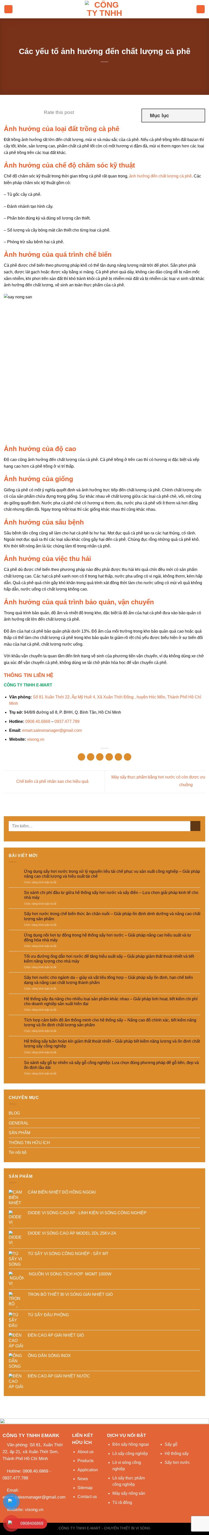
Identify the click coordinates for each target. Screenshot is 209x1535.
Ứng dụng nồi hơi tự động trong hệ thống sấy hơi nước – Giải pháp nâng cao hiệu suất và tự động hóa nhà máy (107, 937)
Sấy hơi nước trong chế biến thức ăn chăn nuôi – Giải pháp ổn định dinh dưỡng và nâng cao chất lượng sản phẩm (112, 916)
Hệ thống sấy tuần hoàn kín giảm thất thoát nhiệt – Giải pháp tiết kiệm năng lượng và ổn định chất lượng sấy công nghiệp (112, 1043)
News (82, 1479)
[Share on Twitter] (100, 757)
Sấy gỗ (171, 1444)
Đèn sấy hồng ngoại (130, 1444)
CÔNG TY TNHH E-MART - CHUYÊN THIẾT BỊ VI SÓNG (104, 1528)
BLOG (14, 1113)
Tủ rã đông (122, 1502)
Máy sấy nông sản (128, 1493)
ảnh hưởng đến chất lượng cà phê (160, 176)
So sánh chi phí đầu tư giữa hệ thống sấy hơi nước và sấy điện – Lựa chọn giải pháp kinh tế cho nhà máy (111, 895)
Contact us (87, 1496)
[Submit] (195, 826)
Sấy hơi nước (177, 1462)
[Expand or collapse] (199, 115)
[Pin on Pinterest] (118, 757)
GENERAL (19, 1123)
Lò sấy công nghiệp (130, 1453)
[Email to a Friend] (109, 757)
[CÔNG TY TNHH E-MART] (104, 9)
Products (85, 1461)
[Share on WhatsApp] (81, 757)
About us (85, 1452)
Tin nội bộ (18, 1152)
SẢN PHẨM (19, 1133)
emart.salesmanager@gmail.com (52, 730)
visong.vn (35, 739)
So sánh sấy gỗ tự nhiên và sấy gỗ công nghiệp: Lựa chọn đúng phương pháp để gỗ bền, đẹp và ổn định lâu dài (111, 1065)
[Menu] (8, 9)
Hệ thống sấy (177, 1453)
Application (87, 1470)
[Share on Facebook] (90, 757)
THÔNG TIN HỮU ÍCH (29, 1143)
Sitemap (85, 1488)
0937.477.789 (67, 721)
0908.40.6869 (37, 721)
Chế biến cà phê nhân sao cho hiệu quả (51, 781)
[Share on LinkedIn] (127, 757)
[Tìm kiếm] (201, 9)
